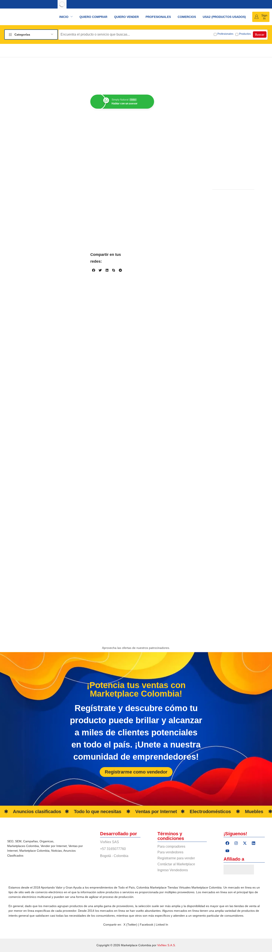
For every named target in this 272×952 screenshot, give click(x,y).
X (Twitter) (130, 796)
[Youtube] (227, 722)
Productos (245, 33)
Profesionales (225, 33)
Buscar (259, 34)
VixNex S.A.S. (166, 816)
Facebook (147, 796)
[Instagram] (236, 714)
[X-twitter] (245, 714)
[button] (260, 17)
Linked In (162, 796)
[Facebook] (227, 714)
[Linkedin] (253, 714)
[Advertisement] (233, 125)
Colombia (32, 717)
